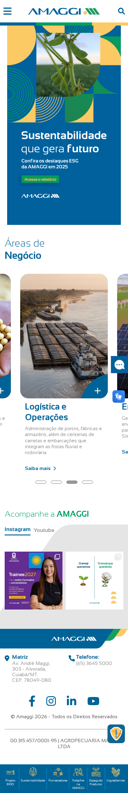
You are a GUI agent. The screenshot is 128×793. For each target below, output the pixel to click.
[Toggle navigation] (7, 11)
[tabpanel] (64, 123)
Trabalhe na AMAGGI (78, 784)
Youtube (44, 530)
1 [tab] (54, 219)
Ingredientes (116, 780)
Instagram (17, 529)
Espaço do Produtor (96, 782)
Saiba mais (38, 468)
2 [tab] (60, 219)
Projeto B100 (10, 782)
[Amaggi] (64, 11)
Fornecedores (57, 780)
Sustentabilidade (33, 780)
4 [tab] (74, 219)
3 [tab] (67, 219)
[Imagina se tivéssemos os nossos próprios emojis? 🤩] (94, 581)
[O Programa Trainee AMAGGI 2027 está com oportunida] (33, 581)
